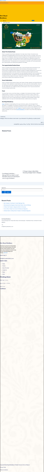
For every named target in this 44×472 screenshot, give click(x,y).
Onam (3, 104)
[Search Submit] (3, 192)
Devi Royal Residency (4, 2)
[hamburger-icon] (33, 20)
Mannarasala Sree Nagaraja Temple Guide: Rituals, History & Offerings (17, 205)
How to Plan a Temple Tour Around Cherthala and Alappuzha (16, 208)
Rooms (4, 20)
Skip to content (3, 0)
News (4, 27)
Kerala (19, 108)
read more (5, 252)
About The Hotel (6, 22)
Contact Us (5, 24)
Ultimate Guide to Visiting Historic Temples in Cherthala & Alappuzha (17, 210)
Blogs (4, 25)
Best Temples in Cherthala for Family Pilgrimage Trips (14, 203)
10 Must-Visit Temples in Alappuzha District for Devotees (15, 206)
